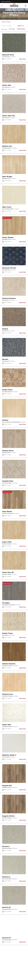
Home (3, 22)
